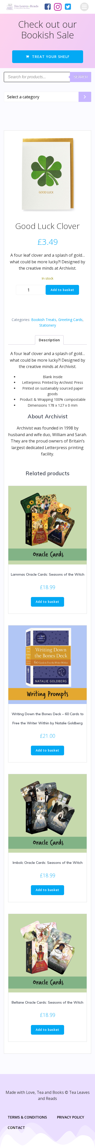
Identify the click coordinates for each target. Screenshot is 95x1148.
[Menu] (84, 7)
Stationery (47, 325)
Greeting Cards (70, 319)
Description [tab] (49, 340)
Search (80, 77)
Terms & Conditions (27, 1117)
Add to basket (62, 290)
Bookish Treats (43, 319)
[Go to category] (85, 97)
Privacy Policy (70, 1117)
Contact (16, 1127)
